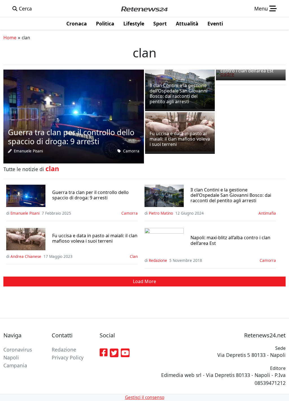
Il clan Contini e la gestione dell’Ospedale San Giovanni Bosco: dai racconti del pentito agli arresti (231, 195)
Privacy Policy (68, 357)
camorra (131, 151)
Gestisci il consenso (144, 397)
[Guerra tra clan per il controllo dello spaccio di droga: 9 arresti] (73, 116)
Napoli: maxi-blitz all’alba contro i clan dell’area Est (230, 240)
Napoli (11, 357)
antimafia (267, 213)
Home (9, 38)
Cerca (24, 8)
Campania (15, 365)
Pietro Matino (161, 213)
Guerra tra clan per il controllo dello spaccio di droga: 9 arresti (90, 195)
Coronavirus (17, 349)
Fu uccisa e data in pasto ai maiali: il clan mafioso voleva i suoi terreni (94, 238)
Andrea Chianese (25, 256)
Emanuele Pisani (28, 151)
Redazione (158, 260)
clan (134, 256)
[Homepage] (144, 8)
